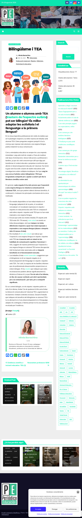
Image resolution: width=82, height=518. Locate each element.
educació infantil (64, 342)
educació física (64, 338)
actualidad (63, 308)
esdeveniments (64, 350)
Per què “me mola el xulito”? (68, 192)
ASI (72, 312)
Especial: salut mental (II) (67, 273)
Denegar (55, 509)
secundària (63, 406)
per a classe (63, 389)
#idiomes (40, 61)
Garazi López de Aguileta (10, 397)
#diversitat (33, 58)
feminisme (70, 355)
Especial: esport (64, 279)
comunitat (63, 325)
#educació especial (23, 61)
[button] (78, 492)
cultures (71, 325)
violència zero (64, 423)
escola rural (63, 346)
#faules (33, 61)
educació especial (65, 333)
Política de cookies (42, 514)
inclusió (70, 363)
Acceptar (38, 509)
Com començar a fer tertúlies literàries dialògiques (65, 135)
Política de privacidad (54, 514)
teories (62, 411)
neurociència (63, 381)
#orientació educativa (23, 64)
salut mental (69, 402)
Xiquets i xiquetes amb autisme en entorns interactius (66, 210)
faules (61, 355)
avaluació (62, 320)
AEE (61, 312)
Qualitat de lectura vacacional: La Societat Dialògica (66, 249)
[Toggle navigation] (78, 31)
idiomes (62, 363)
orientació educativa (66, 385)
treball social (63, 415)
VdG (70, 419)
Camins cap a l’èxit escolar (67, 165)
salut (61, 402)
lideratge (62, 372)
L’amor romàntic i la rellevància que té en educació (65, 219)
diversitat (62, 329)
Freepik (15, 311)
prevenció (62, 398)
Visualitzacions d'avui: (66, 72)
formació (62, 359)
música (62, 376)
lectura (71, 368)
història (70, 359)
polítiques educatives (66, 393)
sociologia (73, 406)
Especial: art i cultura (66, 284)
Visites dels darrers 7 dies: (68, 78)
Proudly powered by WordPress (11, 513)
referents (72, 398)
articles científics (14, 44)
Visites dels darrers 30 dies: (66, 87)
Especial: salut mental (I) (67, 297)
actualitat (72, 308)
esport (74, 350)
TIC (68, 411)
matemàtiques (72, 372)
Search (61, 43)
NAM (68, 376)
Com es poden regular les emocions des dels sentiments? (67, 201)
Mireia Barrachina (24, 55)
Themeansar (5, 514)
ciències (71, 320)
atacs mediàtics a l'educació (68, 316)
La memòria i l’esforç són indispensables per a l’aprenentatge (67, 234)
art (66, 312)
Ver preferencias (71, 509)
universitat (63, 419)
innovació (62, 368)
